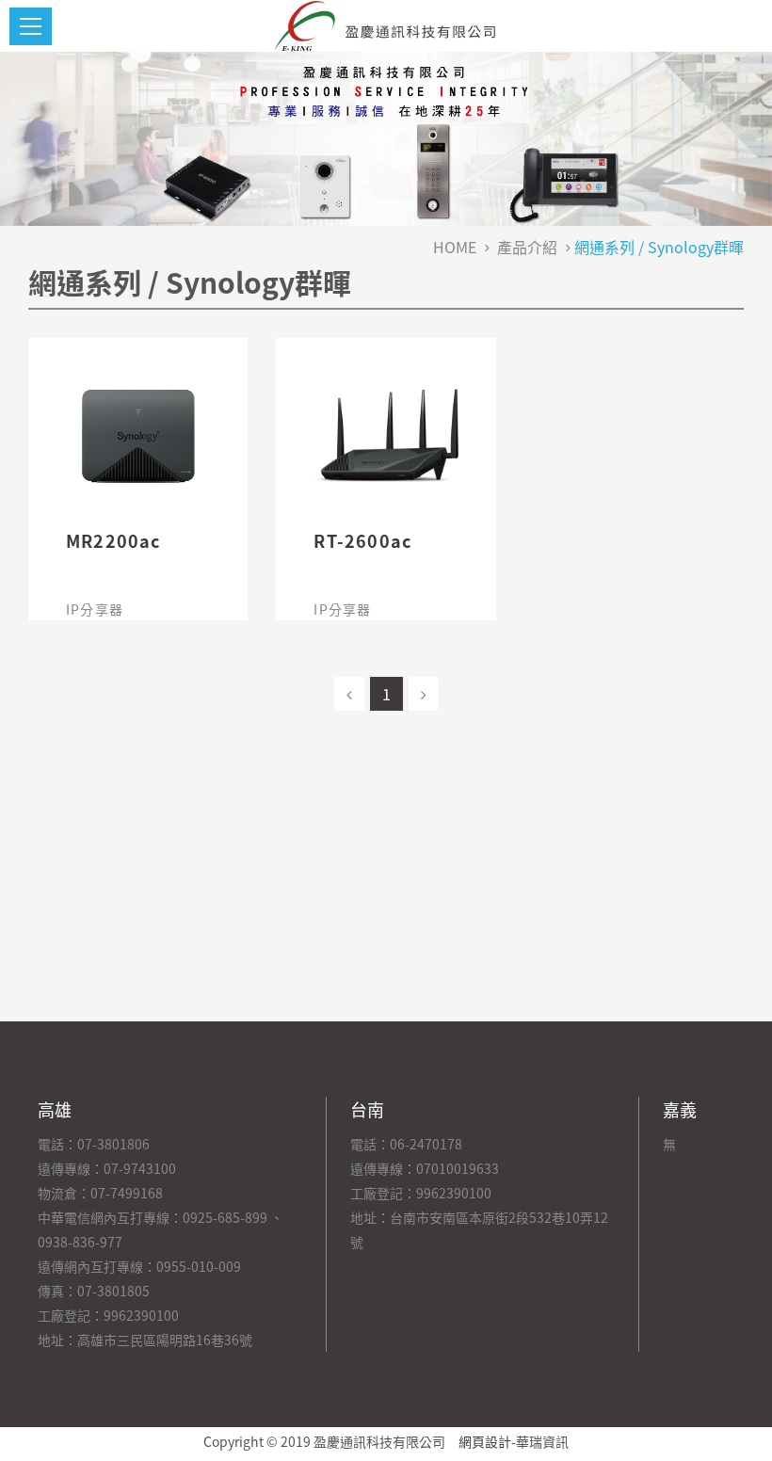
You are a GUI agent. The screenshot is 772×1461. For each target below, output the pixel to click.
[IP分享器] (138, 437)
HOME (454, 246)
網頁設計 (484, 1441)
